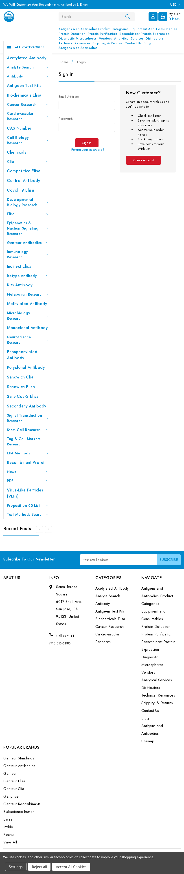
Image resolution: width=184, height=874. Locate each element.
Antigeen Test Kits (24, 86)
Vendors (105, 38)
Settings (16, 866)
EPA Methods (18, 453)
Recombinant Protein (26, 462)
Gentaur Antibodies (24, 242)
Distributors (154, 38)
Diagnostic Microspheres (78, 38)
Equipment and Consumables (154, 29)
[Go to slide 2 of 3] (39, 529)
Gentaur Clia (13, 788)
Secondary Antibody (26, 406)
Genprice (11, 796)
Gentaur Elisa (14, 781)
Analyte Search (20, 67)
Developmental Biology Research (22, 202)
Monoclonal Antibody (27, 328)
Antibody (15, 76)
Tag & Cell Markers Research (24, 441)
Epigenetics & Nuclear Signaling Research (22, 228)
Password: (66, 118)
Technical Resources (74, 43)
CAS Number (19, 128)
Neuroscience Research (19, 339)
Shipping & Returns (107, 43)
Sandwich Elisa (21, 387)
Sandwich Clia (20, 377)
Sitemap (147, 741)
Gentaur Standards (18, 758)
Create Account (143, 160)
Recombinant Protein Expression (144, 33)
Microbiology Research (18, 315)
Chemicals (16, 152)
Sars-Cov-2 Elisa (23, 396)
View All (10, 842)
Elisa (11, 214)
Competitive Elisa (23, 171)
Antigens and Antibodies (78, 48)
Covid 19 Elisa (20, 190)
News (11, 471)
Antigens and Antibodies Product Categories (93, 29)
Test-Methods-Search (25, 514)
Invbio (8, 827)
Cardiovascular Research (20, 116)
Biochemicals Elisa (24, 95)
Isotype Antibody (22, 275)
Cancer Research (22, 104)
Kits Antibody (20, 285)
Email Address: (69, 96)
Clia (10, 161)
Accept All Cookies (71, 866)
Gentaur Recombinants (22, 804)
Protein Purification (102, 33)
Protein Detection (72, 33)
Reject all (39, 866)
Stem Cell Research (24, 429)
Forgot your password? (88, 149)
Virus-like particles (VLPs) (25, 493)
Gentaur (10, 773)
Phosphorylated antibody (22, 355)
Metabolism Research (25, 294)
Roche (8, 834)
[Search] (127, 16)
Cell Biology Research (18, 140)
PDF (10, 480)
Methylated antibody (27, 304)
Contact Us (133, 43)
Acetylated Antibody (26, 58)
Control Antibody (23, 181)
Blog (147, 43)
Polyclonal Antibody (26, 367)
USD (174, 4)
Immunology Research (17, 254)
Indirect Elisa (19, 266)
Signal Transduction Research (24, 418)
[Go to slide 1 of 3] (48, 529)
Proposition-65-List (23, 505)
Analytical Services (128, 38)
